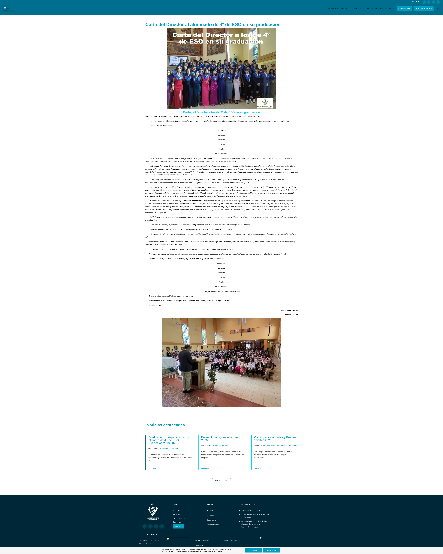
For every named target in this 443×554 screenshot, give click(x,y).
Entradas (288, 445)
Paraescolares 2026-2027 (251, 510)
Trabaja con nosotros (373, 8)
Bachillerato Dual (214, 524)
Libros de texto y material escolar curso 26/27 (255, 515)
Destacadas (181, 445)
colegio (173, 445)
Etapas (344, 8)
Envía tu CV (178, 526)
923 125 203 (152, 534)
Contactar (389, 8)
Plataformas (423, 8)
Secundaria (250, 445)
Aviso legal (199, 546)
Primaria (242, 445)
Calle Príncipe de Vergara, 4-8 (149, 540)
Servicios (176, 514)
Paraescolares (179, 518)
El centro (332, 8)
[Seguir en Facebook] (144, 526)
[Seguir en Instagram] (156, 526)
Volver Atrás (221, 481)
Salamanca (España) (145, 543)
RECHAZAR (271, 550)
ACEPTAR (253, 550)
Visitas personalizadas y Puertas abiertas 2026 (232, 439)
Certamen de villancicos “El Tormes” (281, 439)
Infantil (235, 445)
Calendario (404, 8)
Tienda (355, 8)
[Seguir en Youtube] (161, 526)
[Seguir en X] (150, 526)
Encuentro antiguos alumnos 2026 (176, 439)
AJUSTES (218, 551)
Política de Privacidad (202, 540)
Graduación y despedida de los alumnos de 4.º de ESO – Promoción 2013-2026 (254, 524)
